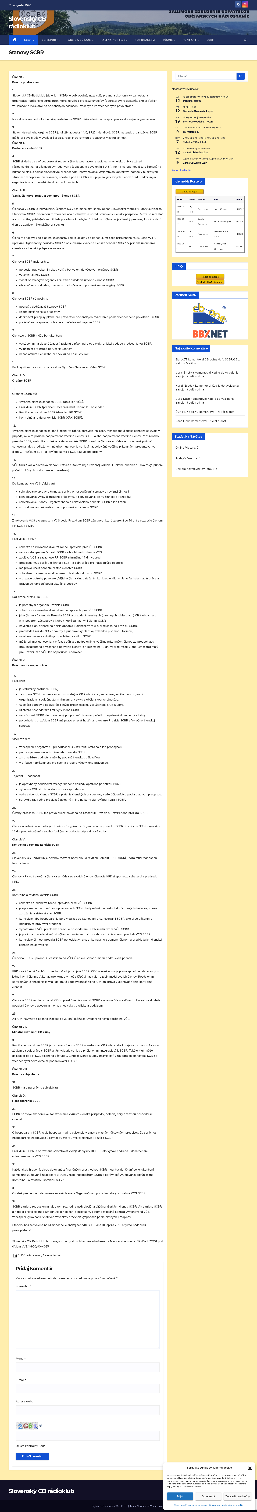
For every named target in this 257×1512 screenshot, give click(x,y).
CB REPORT (50, 40)
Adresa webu (24, 1401)
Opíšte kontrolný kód (30, 1446)
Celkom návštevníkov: (191, 469)
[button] (250, 1467)
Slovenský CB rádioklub (41, 1491)
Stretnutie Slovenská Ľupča (198, 111)
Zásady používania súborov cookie (191, 1505)
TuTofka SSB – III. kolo (195, 142)
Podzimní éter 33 (192, 100)
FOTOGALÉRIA (145, 40)
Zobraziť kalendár (181, 170)
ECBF (210, 40)
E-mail (21, 1380)
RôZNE (168, 40)
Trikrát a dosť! (225, 412)
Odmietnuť (208, 1496)
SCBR (28, 40)
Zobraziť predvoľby (237, 1496)
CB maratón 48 (191, 131)
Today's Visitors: (187, 458)
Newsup (141, 1506)
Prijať (180, 1496)
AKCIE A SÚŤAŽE (79, 40)
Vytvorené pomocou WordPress (110, 1506)
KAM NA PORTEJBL (114, 40)
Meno (21, 1358)
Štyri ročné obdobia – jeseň (198, 121)
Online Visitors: (186, 447)
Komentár (23, 1286)
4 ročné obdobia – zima (195, 152)
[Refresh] (41, 1424)
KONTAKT (190, 40)
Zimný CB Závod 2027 (195, 162)
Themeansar (157, 1506)
